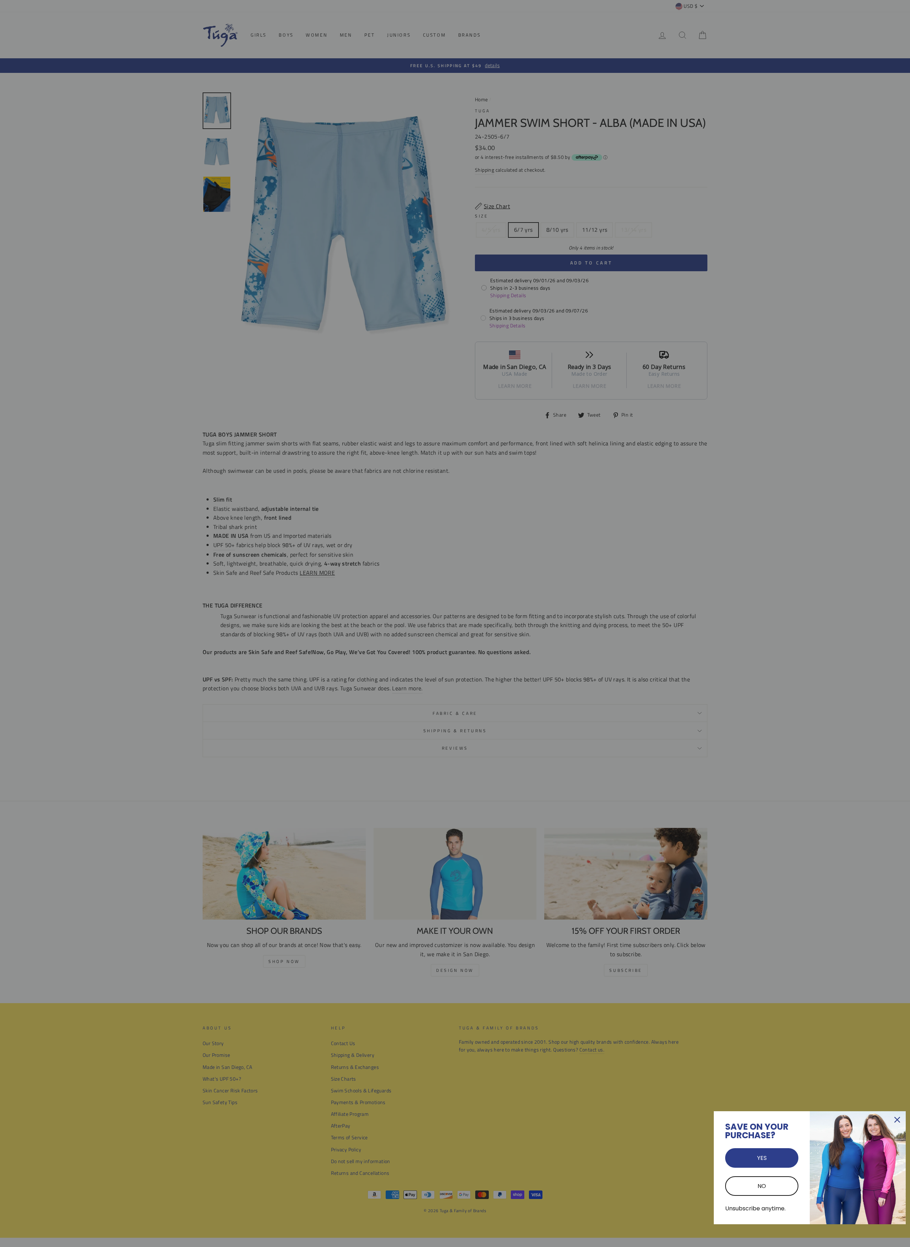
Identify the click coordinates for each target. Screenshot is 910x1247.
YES (762, 1158)
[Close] (897, 1119)
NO (762, 1186)
